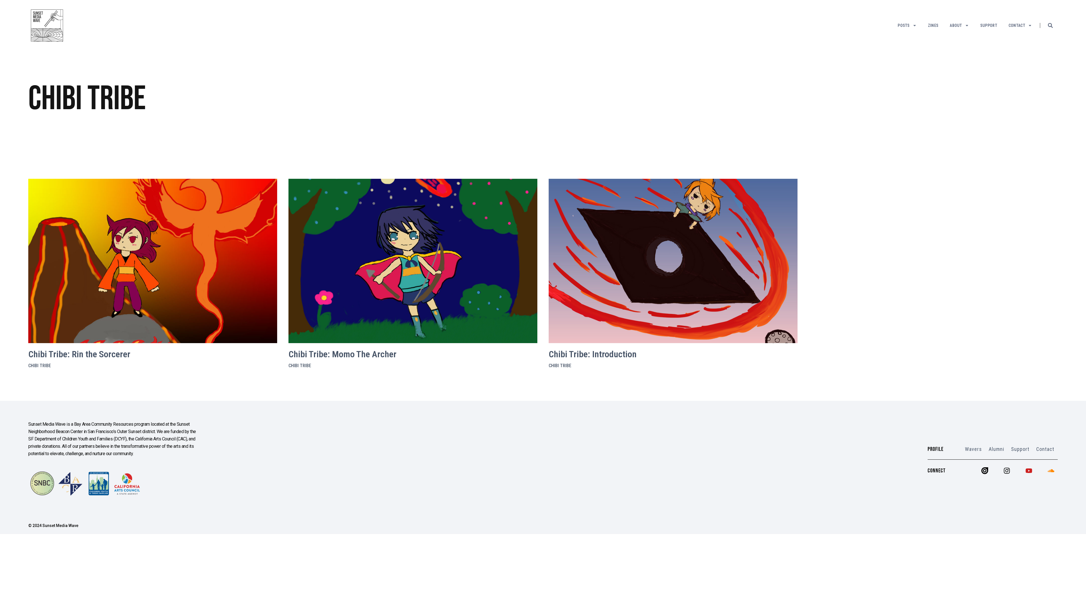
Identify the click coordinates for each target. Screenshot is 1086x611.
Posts (904, 25)
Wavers (973, 449)
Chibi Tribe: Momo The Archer (342, 354)
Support (988, 25)
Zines (933, 25)
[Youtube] (1029, 470)
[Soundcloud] (1051, 470)
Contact (1017, 25)
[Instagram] (1007, 470)
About (956, 25)
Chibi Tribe (39, 365)
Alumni (996, 449)
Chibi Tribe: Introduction (593, 354)
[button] (1050, 25)
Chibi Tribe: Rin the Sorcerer (79, 354)
